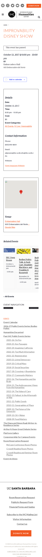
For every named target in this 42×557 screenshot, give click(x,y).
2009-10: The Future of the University (18, 410)
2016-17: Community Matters (19, 375)
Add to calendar (15, 79)
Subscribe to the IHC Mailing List (22, 514)
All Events (9, 126)
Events (6, 318)
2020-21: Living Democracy (18, 359)
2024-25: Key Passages (16, 344)
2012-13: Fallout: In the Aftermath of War (21, 396)
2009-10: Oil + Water (15, 415)
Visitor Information (22, 519)
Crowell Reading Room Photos (19, 449)
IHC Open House (10, 258)
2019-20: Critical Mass (16, 363)
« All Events (9, 296)
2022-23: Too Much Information (20, 352)
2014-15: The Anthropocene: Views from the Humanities (22, 386)
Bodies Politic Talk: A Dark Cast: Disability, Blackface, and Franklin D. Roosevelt (26, 266)
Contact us (22, 524)
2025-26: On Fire (13, 340)
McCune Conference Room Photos (21, 445)
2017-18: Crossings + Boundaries (21, 371)
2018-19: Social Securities (17, 367)
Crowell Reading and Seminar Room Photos (22, 453)
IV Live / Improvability (23, 126)
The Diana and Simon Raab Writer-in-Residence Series (20, 424)
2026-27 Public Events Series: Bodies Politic (20, 327)
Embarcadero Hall (12, 221)
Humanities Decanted (13, 332)
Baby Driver (8, 308)
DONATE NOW (33, 6)
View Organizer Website (15, 165)
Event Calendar (11, 322)
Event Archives (10, 459)
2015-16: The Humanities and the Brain (21, 380)
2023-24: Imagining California (19, 348)
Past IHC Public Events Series (17, 336)
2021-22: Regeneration (16, 356)
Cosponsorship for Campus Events (19, 437)
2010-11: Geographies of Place (20, 405)
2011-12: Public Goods (16, 401)
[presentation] (9, 250)
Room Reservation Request (16, 441)
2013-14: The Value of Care (18, 391)
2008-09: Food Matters (16, 419)
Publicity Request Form (22, 502)
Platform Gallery (11, 433)
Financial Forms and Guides (22, 507)
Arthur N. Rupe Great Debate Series (20, 429)
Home (5, 25)
